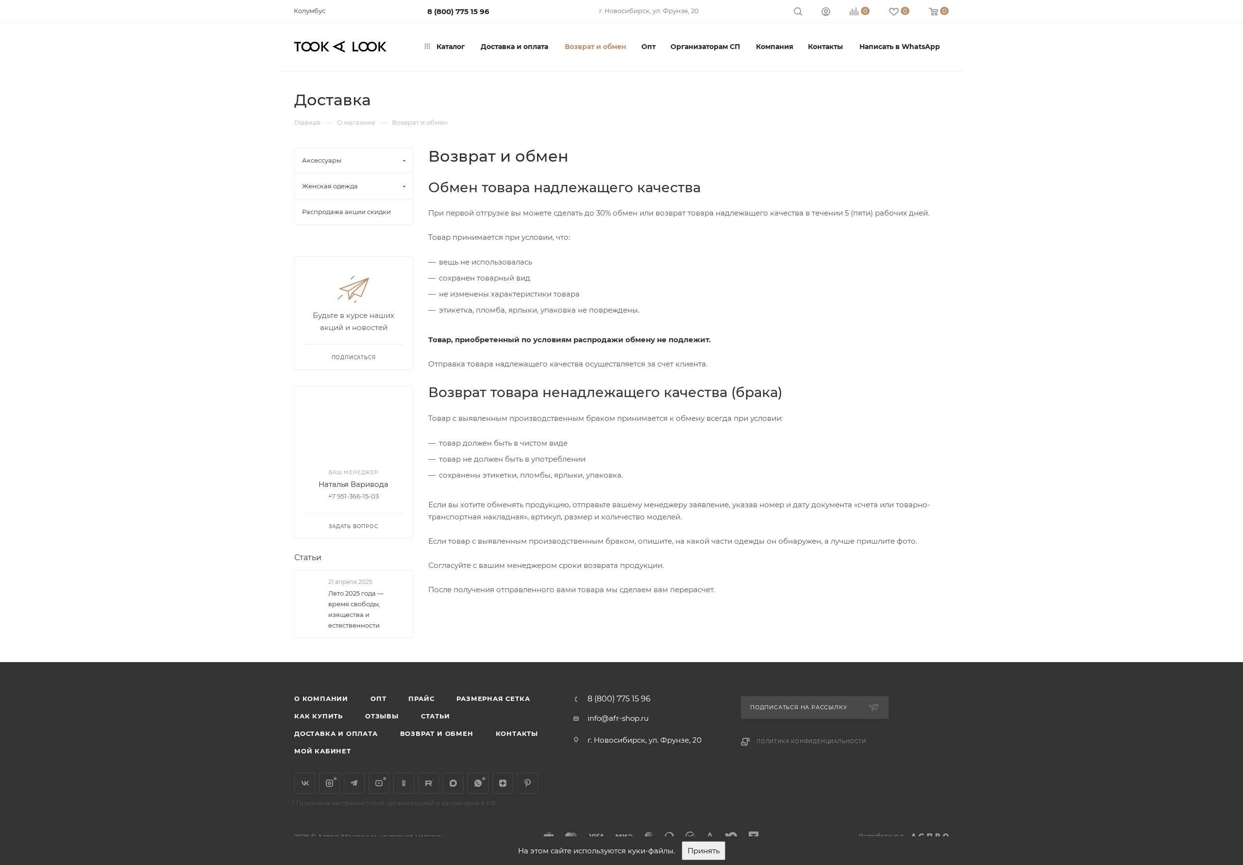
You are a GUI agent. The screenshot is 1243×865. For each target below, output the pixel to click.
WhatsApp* (478, 783)
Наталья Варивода (353, 484)
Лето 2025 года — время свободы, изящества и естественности (356, 609)
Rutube (428, 783)
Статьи (307, 557)
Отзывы (382, 716)
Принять (704, 850)
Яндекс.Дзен (502, 783)
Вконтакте (304, 783)
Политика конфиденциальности (811, 741)
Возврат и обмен (436, 733)
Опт (378, 698)
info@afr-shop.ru (618, 718)
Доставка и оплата (336, 733)
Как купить (318, 716)
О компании (321, 698)
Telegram (354, 783)
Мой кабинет (322, 751)
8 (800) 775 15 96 (458, 11)
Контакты (517, 733)
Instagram (329, 783)
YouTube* (379, 783)
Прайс (421, 698)
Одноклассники (403, 783)
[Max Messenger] (453, 783)
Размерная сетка (493, 698)
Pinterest (527, 783)
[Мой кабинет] (826, 13)
